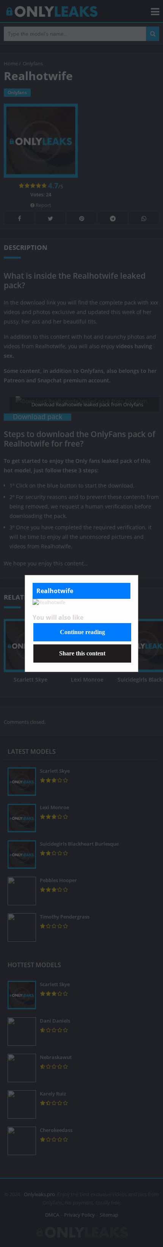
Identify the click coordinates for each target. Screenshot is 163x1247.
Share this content (82, 653)
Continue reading (82, 632)
